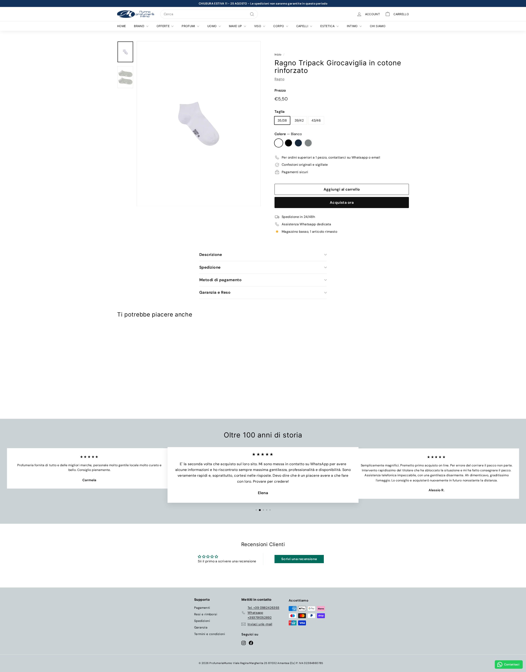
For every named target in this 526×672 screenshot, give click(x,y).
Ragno (279, 79)
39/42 (299, 120)
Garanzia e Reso (215, 292)
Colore (288, 134)
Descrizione (210, 254)
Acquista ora (342, 202)
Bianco (279, 143)
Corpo (279, 26)
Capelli (302, 26)
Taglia (280, 111)
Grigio (308, 143)
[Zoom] (199, 123)
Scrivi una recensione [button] (299, 559)
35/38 (282, 120)
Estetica (327, 26)
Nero (288, 143)
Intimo (353, 26)
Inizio (278, 54)
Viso (258, 26)
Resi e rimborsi (205, 614)
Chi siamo (377, 26)
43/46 (316, 120)
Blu (298, 143)
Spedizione (210, 267)
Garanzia (200, 627)
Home (121, 26)
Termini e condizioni (209, 634)
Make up (236, 26)
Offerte (164, 26)
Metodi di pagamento (220, 279)
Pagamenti (202, 608)
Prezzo (280, 90)
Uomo (212, 26)
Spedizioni (202, 621)
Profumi (189, 26)
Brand (139, 26)
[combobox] (209, 14)
